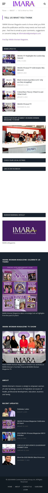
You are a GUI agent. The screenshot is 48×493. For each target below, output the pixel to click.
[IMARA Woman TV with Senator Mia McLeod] (8, 71)
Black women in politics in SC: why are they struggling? (30, 81)
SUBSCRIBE (39, 487)
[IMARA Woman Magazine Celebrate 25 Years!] (19, 311)
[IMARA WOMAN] (24, 4)
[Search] (44, 3)
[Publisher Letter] (8, 412)
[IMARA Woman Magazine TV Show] (24, 362)
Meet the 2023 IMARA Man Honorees (31, 457)
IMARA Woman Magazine (18, 39)
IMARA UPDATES (10, 49)
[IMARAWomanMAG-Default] (24, 240)
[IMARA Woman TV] (8, 107)
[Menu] (3, 3)
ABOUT (17, 487)
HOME (10, 487)
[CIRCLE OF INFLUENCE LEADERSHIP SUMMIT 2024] (8, 448)
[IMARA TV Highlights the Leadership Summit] (8, 58)
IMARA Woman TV (24, 104)
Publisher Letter (23, 409)
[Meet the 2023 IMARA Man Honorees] (8, 460)
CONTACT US (27, 487)
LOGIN (25, 490)
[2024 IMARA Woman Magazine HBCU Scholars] (8, 436)
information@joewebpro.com (30, 33)
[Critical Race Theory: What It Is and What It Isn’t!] (8, 95)
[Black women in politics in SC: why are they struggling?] (8, 83)
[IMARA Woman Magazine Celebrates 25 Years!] (8, 424)
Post (4, 39)
